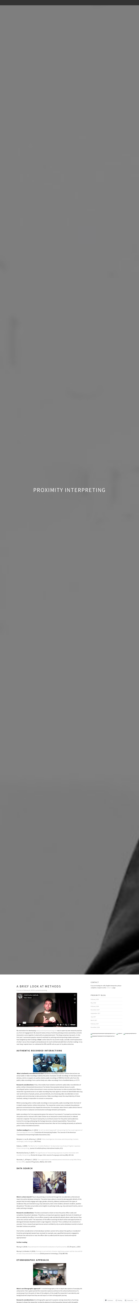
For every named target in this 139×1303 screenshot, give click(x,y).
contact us (109, 988)
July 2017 (93, 1017)
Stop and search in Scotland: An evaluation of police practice (47, 1247)
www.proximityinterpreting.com (46, 1030)
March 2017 (94, 1020)
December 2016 (95, 1027)
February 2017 (95, 1024)
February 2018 (95, 1006)
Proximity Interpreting (69, 489)
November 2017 (95, 1010)
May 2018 (93, 1003)
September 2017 (95, 1013)
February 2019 (95, 999)
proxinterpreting (41, 990)
